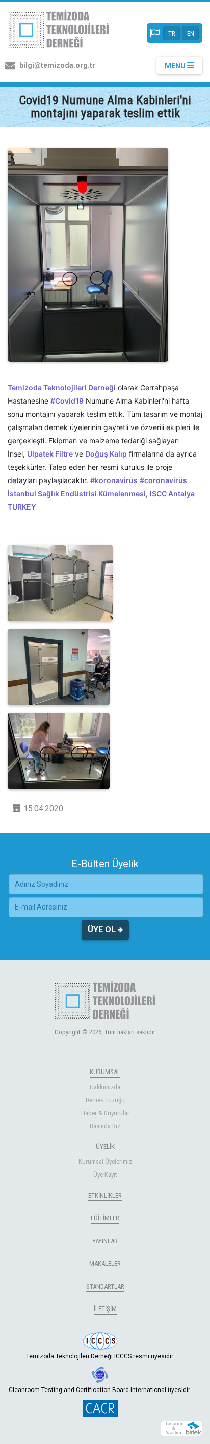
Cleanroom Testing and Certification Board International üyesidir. (100, 1390)
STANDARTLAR (105, 1286)
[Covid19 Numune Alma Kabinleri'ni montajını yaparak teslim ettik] (88, 255)
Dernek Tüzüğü (105, 1100)
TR (171, 33)
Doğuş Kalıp (106, 453)
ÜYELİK (105, 1147)
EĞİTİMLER (105, 1218)
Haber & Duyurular (105, 1113)
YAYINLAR (105, 1241)
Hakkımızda (105, 1087)
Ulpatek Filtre (50, 453)
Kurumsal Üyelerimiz (105, 1161)
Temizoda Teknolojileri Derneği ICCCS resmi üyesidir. (100, 1356)
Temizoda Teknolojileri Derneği (62, 387)
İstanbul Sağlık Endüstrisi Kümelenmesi (77, 493)
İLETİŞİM (105, 1309)
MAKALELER (105, 1263)
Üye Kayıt (105, 1175)
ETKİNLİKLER (105, 1195)
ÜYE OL (103, 929)
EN (190, 33)
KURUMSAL (105, 1072)
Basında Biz (105, 1126)
